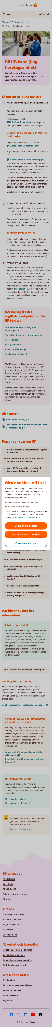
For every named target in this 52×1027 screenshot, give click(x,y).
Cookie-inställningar (26, 543)
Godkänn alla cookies (26, 525)
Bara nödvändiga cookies (26, 534)
